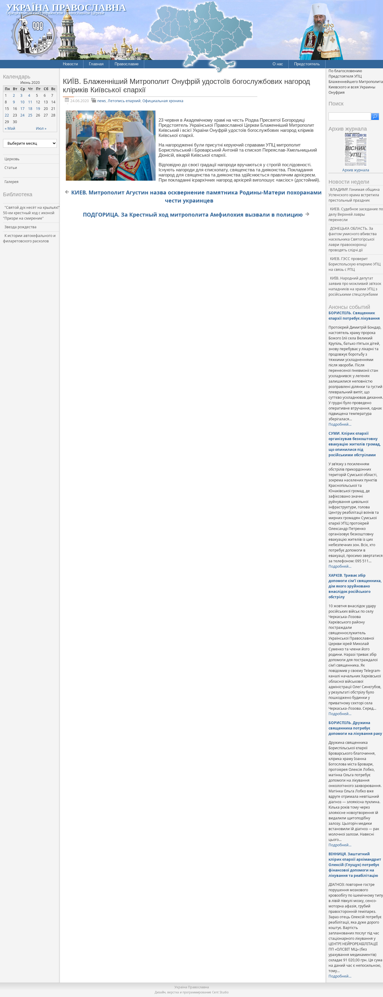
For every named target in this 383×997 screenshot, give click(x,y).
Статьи (10, 167)
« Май (10, 128)
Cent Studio (220, 992)
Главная (96, 64)
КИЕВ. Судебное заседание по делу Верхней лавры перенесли (356, 214)
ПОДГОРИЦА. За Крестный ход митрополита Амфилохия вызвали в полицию (193, 214)
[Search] (375, 116)
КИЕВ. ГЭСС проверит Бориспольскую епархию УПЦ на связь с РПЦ (355, 264)
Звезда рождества (20, 226)
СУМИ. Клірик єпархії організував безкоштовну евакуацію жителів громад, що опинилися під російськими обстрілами (355, 444)
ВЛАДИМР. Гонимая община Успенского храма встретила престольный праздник (354, 195)
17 (22, 108)
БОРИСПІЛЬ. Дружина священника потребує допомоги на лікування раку (355, 728)
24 (22, 115)
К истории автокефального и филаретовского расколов (29, 238)
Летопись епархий (124, 100)
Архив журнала (355, 170)
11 (30, 102)
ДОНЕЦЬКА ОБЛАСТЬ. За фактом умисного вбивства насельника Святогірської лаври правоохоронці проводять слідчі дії (353, 239)
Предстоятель (307, 64)
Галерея (11, 181)
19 (38, 108)
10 (22, 102)
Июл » (41, 128)
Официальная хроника (162, 100)
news (101, 100)
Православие (127, 64)
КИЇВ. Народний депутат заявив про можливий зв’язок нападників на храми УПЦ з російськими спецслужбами (355, 286)
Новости (70, 64)
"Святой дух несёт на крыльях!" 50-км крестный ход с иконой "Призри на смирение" (31, 213)
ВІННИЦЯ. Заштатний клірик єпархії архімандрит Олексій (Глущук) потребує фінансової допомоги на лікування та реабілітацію (355, 864)
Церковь (11, 158)
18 (30, 108)
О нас (278, 64)
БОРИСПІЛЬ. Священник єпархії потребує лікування (354, 315)
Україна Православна (66, 7)
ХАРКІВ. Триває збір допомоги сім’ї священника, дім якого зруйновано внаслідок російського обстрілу (355, 586)
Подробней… (340, 424)
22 (7, 115)
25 (30, 115)
